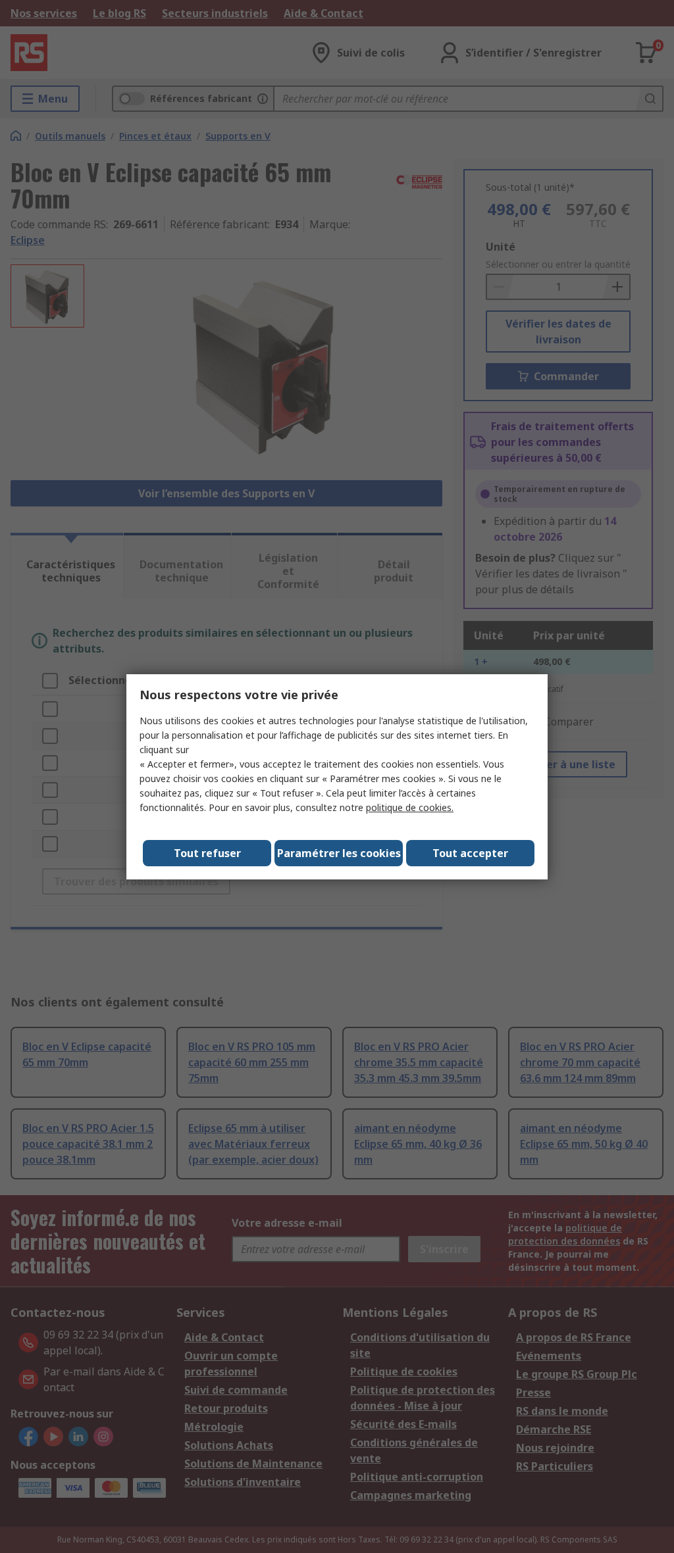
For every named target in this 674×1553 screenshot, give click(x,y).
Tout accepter (470, 853)
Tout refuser (207, 853)
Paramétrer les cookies (339, 853)
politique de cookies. (410, 807)
